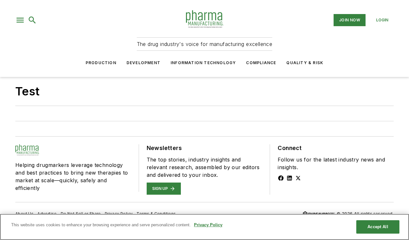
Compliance (261, 62)
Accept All (377, 226)
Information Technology (203, 62)
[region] (204, 227)
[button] (20, 20)
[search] (32, 20)
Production (101, 62)
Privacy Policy (208, 224)
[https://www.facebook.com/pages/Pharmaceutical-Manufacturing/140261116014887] (281, 178)
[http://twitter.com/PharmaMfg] (298, 178)
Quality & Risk (304, 62)
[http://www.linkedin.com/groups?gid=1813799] (289, 178)
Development (143, 62)
